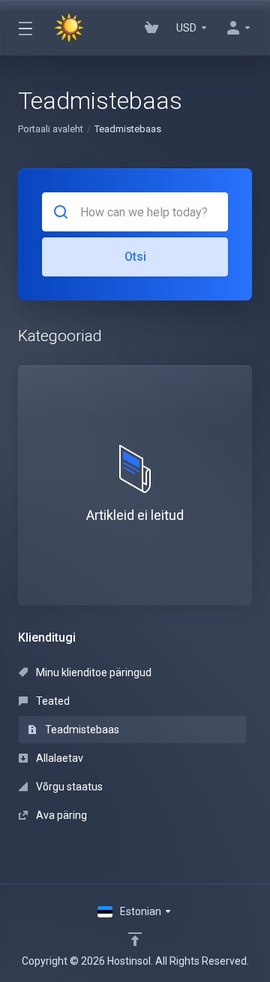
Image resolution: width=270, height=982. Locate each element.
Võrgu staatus (68, 787)
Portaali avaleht (50, 128)
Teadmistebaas (81, 730)
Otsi (135, 256)
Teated (52, 701)
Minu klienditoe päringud (93, 672)
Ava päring (60, 815)
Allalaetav (58, 758)
